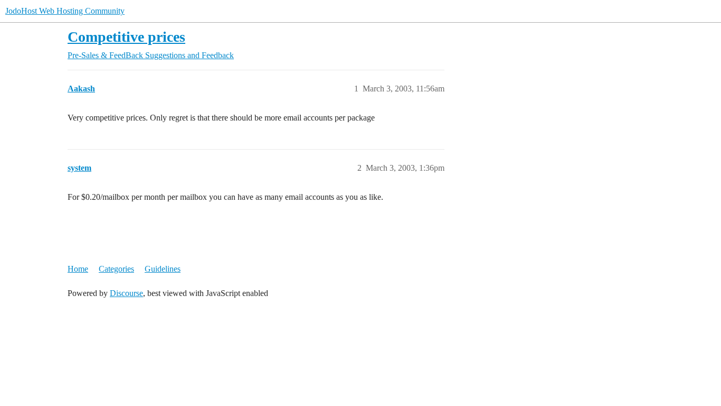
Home (78, 268)
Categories (116, 268)
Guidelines (163, 268)
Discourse (126, 293)
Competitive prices (126, 37)
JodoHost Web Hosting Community (65, 10)
